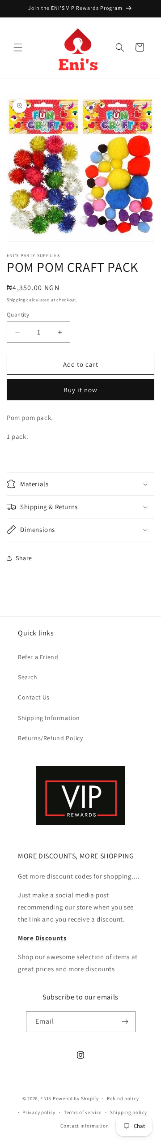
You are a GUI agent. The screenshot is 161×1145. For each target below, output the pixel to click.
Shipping (16, 300)
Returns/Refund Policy (50, 738)
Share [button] (24, 558)
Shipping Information (49, 718)
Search (28, 677)
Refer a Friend (38, 657)
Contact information (84, 1126)
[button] (18, 47)
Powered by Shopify (76, 1098)
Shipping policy (128, 1112)
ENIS (45, 1098)
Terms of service (83, 1112)
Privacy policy (38, 1112)
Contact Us (34, 697)
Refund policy (123, 1098)
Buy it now (80, 390)
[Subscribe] (125, 1021)
